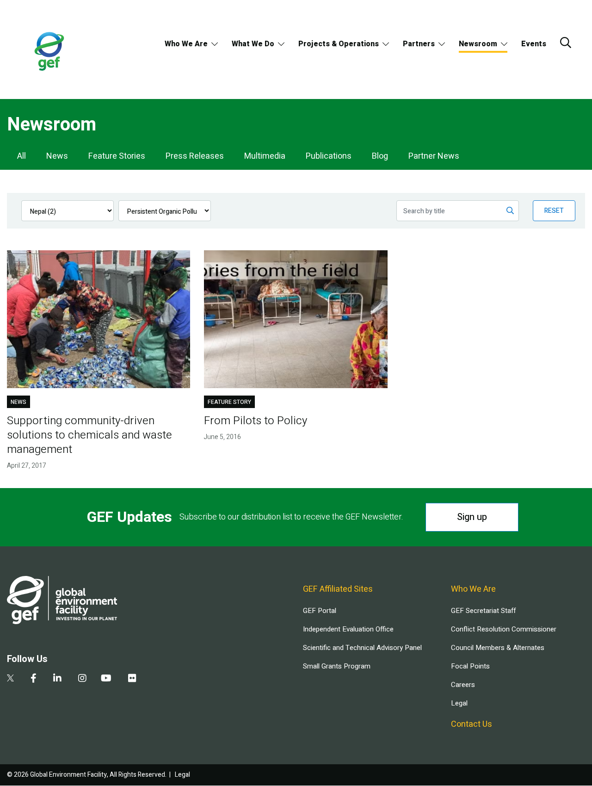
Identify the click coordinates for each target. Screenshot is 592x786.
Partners (419, 44)
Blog (380, 156)
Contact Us (471, 724)
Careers (463, 685)
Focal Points (470, 666)
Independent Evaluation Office (348, 629)
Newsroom (478, 44)
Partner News (433, 156)
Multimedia (264, 156)
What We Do (253, 44)
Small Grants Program (336, 666)
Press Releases (195, 156)
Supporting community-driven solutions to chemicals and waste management (89, 435)
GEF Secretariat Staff (483, 611)
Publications (329, 156)
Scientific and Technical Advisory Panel (362, 648)
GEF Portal (319, 611)
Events (533, 44)
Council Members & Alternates (497, 648)
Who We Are (186, 44)
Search (565, 42)
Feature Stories (116, 156)
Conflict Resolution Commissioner (503, 629)
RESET (554, 211)
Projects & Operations (338, 44)
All (21, 156)
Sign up (472, 517)
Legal (459, 703)
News (57, 156)
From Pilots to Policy (255, 421)
